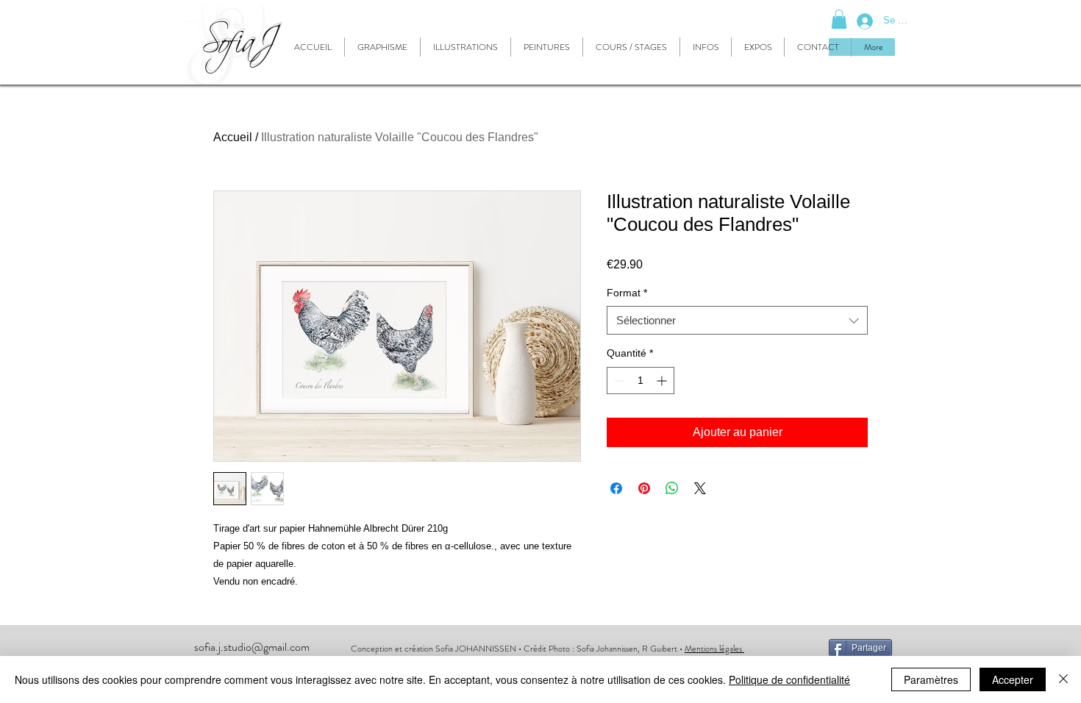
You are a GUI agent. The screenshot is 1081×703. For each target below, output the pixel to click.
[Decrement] (618, 380)
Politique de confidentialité (789, 679)
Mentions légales (714, 648)
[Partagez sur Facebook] (616, 488)
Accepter (1012, 679)
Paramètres (931, 679)
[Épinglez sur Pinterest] (644, 488)
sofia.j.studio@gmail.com (252, 646)
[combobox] (737, 320)
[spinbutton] (640, 380)
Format (627, 293)
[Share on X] (700, 488)
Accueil (232, 137)
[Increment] (663, 380)
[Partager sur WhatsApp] (672, 488)
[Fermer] (1063, 679)
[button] (839, 19)
